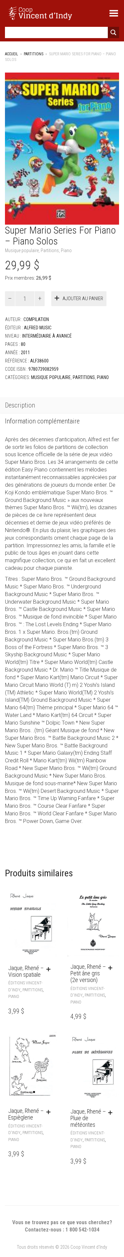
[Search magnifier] (113, 32)
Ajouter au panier (82, 298)
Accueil (11, 54)
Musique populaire (22, 250)
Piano (66, 250)
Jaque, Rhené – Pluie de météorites (88, 1118)
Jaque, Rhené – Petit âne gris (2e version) (88, 973)
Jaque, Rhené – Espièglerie (26, 1114)
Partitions (33, 54)
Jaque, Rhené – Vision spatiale (26, 971)
